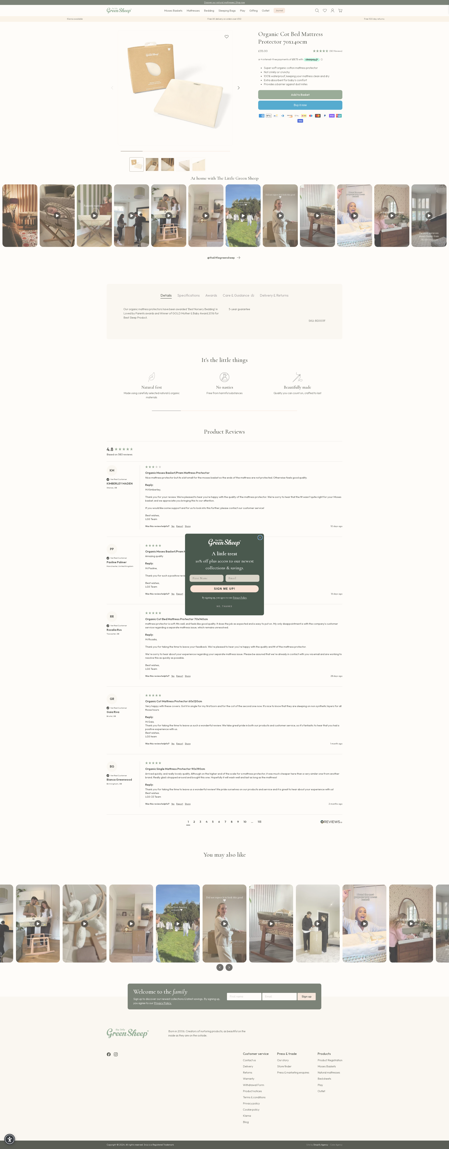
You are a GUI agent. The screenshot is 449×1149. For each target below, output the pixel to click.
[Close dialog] (260, 537)
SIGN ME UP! (224, 588)
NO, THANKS (224, 606)
